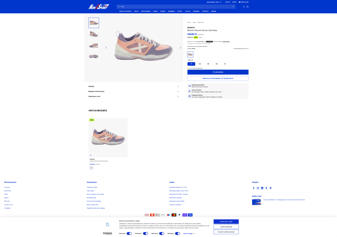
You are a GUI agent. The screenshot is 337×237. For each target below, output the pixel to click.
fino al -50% (213, 2)
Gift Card (6, 201)
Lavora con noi (8, 204)
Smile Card (245, 2)
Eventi (234, 2)
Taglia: (190, 60)
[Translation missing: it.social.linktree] (270, 188)
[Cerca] (119, 6)
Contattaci (7, 208)
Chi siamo (7, 187)
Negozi (228, 2)
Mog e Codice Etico (92, 204)
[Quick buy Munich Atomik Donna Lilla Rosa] (90, 155)
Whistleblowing (91, 198)
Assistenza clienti (92, 187)
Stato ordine (90, 191)
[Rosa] (91, 167)
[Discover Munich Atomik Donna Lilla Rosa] (108, 137)
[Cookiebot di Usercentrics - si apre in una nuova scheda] (107, 233)
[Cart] (247, 7)
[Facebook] (253, 188)
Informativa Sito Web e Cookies (178, 194)
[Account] (244, 7)
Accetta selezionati (226, 227)
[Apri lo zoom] (143, 47)
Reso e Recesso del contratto (95, 194)
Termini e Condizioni (175, 204)
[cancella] (233, 6)
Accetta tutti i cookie (226, 221)
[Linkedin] (262, 188)
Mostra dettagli (188, 233)
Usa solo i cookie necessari (226, 232)
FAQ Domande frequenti (94, 201)
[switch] (145, 233)
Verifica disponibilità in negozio (218, 78)
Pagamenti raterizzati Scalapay (96, 208)
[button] (220, 2)
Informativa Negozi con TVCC (178, 187)
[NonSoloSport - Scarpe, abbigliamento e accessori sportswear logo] (98, 6)
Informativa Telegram (175, 198)
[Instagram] (258, 188)
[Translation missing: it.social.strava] (266, 188)
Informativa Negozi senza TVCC (178, 191)
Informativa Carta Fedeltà (176, 201)
